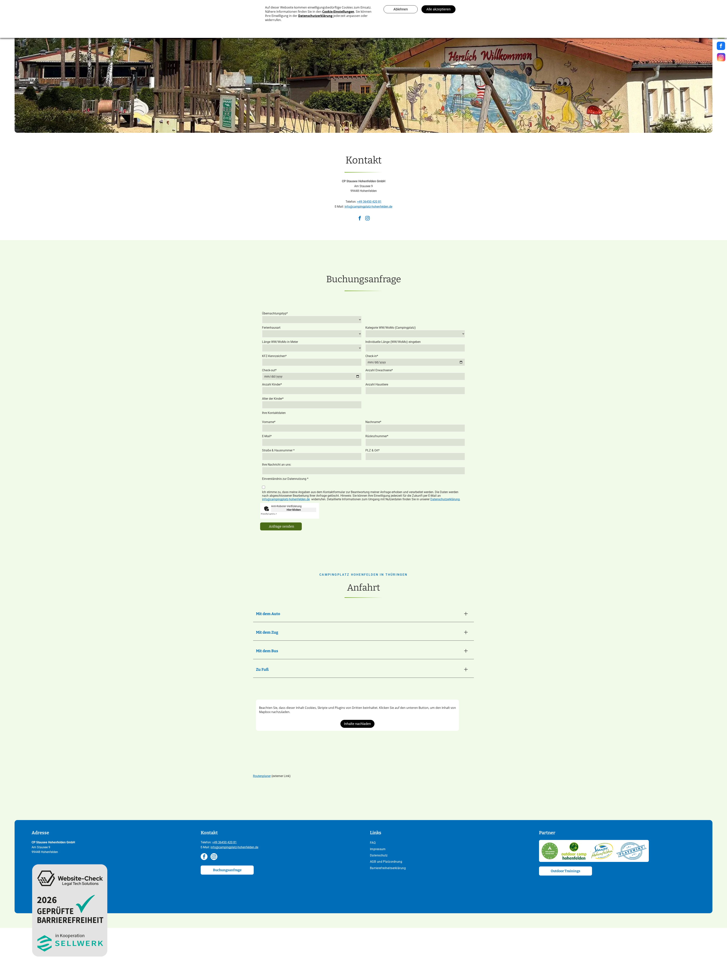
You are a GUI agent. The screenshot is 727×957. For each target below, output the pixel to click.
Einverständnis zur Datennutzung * (285, 479)
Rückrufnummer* (376, 436)
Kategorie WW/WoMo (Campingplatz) (390, 327)
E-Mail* (267, 436)
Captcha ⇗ (269, 514)
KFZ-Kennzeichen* (274, 356)
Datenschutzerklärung (445, 499)
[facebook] (359, 219)
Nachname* (373, 422)
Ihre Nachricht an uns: (276, 464)
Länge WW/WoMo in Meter (280, 342)
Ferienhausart (271, 327)
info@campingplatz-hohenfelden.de (368, 206)
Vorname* (268, 422)
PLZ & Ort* (372, 450)
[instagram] (367, 219)
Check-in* (371, 356)
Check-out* (269, 370)
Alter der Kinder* (273, 398)
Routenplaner (262, 776)
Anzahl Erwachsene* (379, 370)
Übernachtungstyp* (275, 313)
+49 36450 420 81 (369, 201)
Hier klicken (294, 509)
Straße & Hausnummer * (278, 450)
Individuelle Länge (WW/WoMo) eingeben (393, 342)
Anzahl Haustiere (376, 384)
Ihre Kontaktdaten (274, 413)
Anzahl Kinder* (272, 384)
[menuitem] (448, 843)
